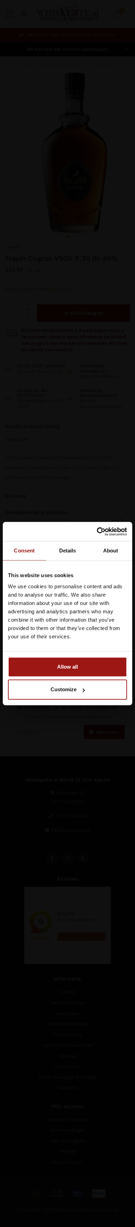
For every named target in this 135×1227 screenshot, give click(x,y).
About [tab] (110, 550)
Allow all (67, 667)
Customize (63, 689)
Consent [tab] (24, 550)
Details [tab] (67, 550)
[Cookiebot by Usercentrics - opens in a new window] (97, 531)
